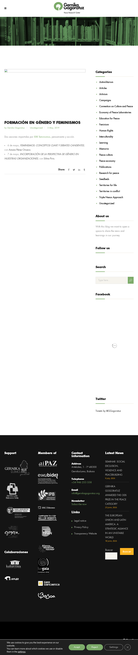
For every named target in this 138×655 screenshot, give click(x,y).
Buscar (109, 550)
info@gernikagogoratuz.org (86, 493)
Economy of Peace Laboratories (115, 112)
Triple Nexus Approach (111, 197)
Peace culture (106, 155)
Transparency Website (85, 533)
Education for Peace (109, 118)
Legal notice (80, 521)
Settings (113, 647)
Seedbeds (104, 179)
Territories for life (108, 185)
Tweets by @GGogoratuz (108, 411)
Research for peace (109, 173)
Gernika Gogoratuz (16, 128)
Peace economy (107, 161)
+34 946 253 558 (82, 482)
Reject (94, 647)
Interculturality (106, 136)
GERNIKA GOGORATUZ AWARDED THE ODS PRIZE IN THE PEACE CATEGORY (116, 495)
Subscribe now (79, 504)
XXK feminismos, (42, 137)
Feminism (104, 124)
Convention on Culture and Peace (116, 106)
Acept (77, 647)
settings (21, 651)
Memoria (104, 149)
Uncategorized (106, 203)
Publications (105, 167)
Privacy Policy (81, 527)
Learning (103, 143)
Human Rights (106, 130)
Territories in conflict (109, 191)
